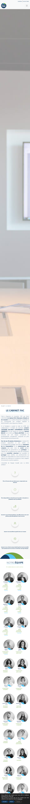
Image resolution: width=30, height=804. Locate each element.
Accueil (2, 406)
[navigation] (27, 5)
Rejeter (11, 801)
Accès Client (26, 1)
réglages (20, 799)
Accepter (5, 801)
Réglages (18, 801)
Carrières (20, 1)
